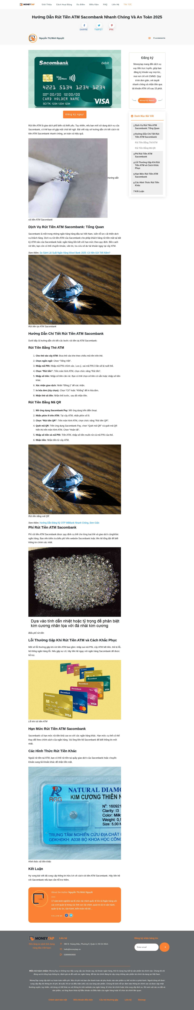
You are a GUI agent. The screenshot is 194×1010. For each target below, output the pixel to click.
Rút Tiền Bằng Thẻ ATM (146, 142)
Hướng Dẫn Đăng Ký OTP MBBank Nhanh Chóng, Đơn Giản (69, 523)
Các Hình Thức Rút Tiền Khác (147, 184)
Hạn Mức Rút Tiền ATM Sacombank (146, 175)
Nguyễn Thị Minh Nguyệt (80, 892)
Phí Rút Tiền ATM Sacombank (143, 155)
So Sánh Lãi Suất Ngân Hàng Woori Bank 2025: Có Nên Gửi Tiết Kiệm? (75, 253)
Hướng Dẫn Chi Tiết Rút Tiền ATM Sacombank (147, 135)
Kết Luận (139, 191)
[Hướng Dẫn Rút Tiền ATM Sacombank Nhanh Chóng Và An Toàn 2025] (74, 79)
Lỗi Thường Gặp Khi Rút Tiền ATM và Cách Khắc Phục (147, 165)
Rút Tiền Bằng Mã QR (145, 148)
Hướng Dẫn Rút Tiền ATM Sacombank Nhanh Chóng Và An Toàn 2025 (97, 17)
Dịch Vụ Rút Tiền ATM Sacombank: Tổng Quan (147, 126)
